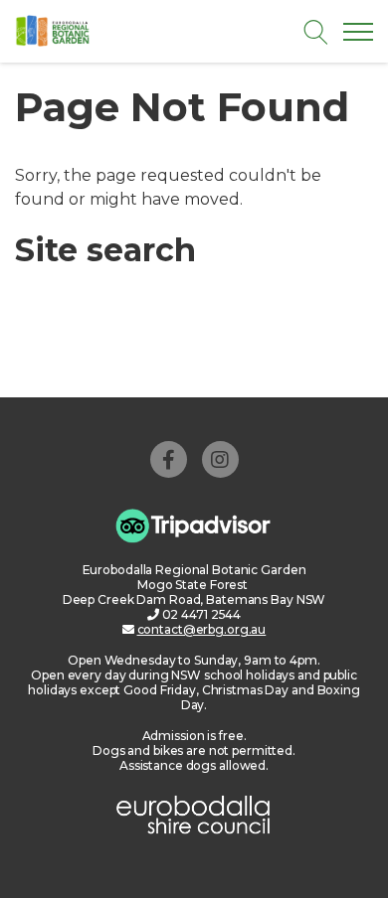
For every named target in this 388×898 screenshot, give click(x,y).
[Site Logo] (97, 31)
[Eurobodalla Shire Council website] (194, 812)
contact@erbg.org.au (202, 629)
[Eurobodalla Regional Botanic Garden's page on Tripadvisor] (194, 525)
